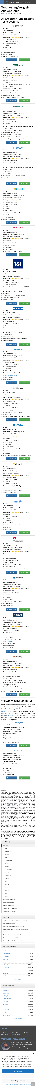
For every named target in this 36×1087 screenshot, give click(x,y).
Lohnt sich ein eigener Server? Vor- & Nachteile (15, 920)
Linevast (7, 878)
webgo (6, 970)
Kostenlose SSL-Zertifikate (10, 908)
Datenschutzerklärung (19, 1084)
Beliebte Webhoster (8, 905)
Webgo (6, 896)
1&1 (6, 848)
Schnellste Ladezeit (9, 985)
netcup (6, 951)
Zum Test (25, 60)
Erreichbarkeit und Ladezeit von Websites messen (16, 941)
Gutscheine (15, 1032)
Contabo (7, 863)
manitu (6, 881)
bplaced (7, 857)
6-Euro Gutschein (8, 641)
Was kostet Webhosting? (9, 923)
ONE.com (6, 967)
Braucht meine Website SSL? (10, 938)
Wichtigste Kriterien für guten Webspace (13, 926)
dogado (7, 866)
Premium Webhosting (8, 902)
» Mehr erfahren (18, 979)
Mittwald (7, 884)
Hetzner (7, 872)
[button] (33, 1053)
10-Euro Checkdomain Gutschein (12, 375)
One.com (7, 890)
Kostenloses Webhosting (9, 911)
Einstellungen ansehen (18, 1081)
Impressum (28, 1084)
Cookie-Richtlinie (9, 1084)
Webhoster (19, 2)
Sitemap (3, 1032)
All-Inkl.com (7, 854)
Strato (6, 893)
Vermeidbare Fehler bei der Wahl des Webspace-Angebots (16, 931)
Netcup (6, 887)
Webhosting (6, 842)
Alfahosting (8, 851)
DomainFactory (8, 869)
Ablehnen (18, 1076)
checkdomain (8, 860)
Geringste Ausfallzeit (9, 946)
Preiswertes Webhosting (9, 899)
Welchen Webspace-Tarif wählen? (12, 935)
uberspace (11, 715)
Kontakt (26, 1032)
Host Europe (8, 875)
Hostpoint (4, 711)
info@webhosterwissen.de (19, 805)
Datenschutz (16, 1035)
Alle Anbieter (6, 845)
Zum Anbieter (12, 60)
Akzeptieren (18, 1071)
